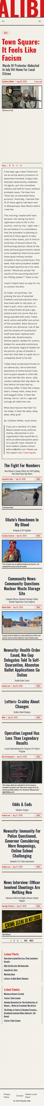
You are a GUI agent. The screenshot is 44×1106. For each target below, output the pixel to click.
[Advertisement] (22, 137)
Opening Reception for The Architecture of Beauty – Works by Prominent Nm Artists (21, 1004)
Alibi (3, 717)
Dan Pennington (8, 756)
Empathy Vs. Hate (10, 970)
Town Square (29, 452)
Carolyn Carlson (8, 535)
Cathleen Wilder (8, 81)
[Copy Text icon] (17, 165)
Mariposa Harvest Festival (14, 993)
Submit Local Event (31, 1095)
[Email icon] (21, 165)
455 (25, 940)
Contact (19, 1095)
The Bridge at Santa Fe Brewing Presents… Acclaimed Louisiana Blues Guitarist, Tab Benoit (20, 1013)
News (6, 33)
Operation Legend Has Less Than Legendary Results (21, 960)
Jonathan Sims (7, 479)
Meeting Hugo (9, 974)
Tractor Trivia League (12, 998)
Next (31, 940)
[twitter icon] (13, 165)
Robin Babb (6, 607)
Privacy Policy (7, 1095)
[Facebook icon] (9, 165)
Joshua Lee (6, 685)
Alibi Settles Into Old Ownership (16, 965)
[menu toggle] (3, 21)
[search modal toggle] (39, 21)
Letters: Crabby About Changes (16, 978)
